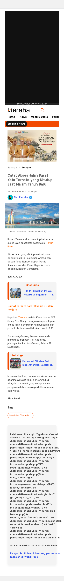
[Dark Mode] (48, 110)
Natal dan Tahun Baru (20, 415)
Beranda (12, 167)
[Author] (10, 197)
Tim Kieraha (21, 197)
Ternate (26, 167)
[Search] (42, 110)
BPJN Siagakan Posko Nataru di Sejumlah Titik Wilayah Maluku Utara (39, 293)
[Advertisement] (32, 47)
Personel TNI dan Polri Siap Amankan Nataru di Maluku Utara (37, 363)
